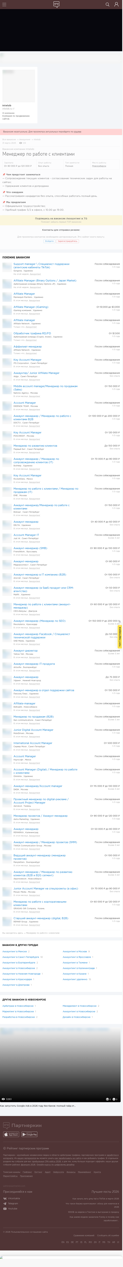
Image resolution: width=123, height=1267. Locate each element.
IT (99, 1242)
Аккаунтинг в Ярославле (78, 957)
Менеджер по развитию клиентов (35, 446)
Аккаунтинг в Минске (15, 952)
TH (108, 1242)
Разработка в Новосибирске (19, 1017)
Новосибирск (99, 166)
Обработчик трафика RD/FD (32, 333)
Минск (30, 479)
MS (103, 1242)
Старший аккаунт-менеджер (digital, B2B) (41, 918)
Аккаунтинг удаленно (77, 979)
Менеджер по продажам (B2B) (34, 717)
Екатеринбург (30, 667)
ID (81, 1242)
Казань (41, 908)
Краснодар (31, 624)
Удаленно (28, 271)
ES (67, 1242)
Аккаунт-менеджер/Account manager (38, 786)
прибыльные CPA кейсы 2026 (46, 1161)
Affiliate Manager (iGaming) (31, 307)
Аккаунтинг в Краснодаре (18, 979)
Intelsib (37, 139)
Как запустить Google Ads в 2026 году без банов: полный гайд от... (38, 1106)
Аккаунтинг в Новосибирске (20, 968)
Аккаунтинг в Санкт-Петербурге (22, 957)
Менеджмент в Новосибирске (81, 1006)
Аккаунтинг (25, 139)
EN (63, 1242)
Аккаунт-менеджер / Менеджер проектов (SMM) (45, 842)
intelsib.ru (7, 109)
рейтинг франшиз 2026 (23, 1165)
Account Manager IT (26, 535)
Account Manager (25, 403)
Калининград (31, 832)
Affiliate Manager (24, 294)
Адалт (48, 1172)
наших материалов (26, 1158)
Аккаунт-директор (26, 651)
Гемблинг (27, 1172)
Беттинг (38, 1172)
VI (118, 1242)
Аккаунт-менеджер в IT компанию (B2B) (40, 575)
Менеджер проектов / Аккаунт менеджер (41, 816)
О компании (8, 113)
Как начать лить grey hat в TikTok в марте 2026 (96, 1199)
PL (85, 1242)
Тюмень (27, 806)
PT (77, 1242)
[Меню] (4, 5)
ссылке (77, 132)
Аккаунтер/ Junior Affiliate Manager (36, 373)
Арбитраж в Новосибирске (19, 1006)
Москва (34, 393)
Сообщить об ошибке (108, 1235)
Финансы (71, 1172)
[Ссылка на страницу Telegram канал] (5, 1204)
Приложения (26, 1176)
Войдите (49, 241)
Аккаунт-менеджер (26, 522)
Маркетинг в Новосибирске (19, 1012)
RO (90, 1242)
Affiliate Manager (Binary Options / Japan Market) (45, 281)
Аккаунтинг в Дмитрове (17, 985)
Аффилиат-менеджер (28, 347)
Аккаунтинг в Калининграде (80, 968)
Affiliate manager (24, 320)
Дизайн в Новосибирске (78, 1017)
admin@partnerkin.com (14, 1186)
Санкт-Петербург (39, 363)
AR (113, 1242)
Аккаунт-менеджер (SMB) (30, 548)
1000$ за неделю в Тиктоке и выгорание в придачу (93, 1212)
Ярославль (31, 552)
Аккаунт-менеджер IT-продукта (34, 664)
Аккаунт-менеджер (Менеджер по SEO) (40, 621)
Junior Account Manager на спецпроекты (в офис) (46, 889)
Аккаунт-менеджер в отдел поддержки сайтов (44, 690)
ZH (95, 1242)
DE (72, 1242)
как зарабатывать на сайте (68, 1158)
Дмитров (32, 611)
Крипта (97, 1172)
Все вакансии (9, 139)
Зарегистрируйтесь (67, 241)
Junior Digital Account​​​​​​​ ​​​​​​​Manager (33, 730)
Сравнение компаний (84, 1235)
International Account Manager (33, 743)
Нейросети (58, 1172)
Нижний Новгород (32, 680)
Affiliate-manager (24, 703)
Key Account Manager (27, 360)
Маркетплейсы (10, 1176)
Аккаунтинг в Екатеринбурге (20, 963)
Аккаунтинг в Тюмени (76, 963)
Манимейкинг (84, 1172)
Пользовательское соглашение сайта (29, 1232)
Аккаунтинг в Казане (76, 974)
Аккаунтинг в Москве (76, 952)
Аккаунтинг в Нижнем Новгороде (22, 974)
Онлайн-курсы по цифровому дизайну (55, 1165)
